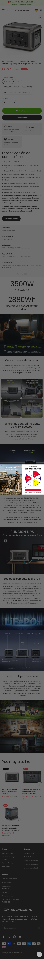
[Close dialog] (1, 465)
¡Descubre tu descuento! (33, 490)
